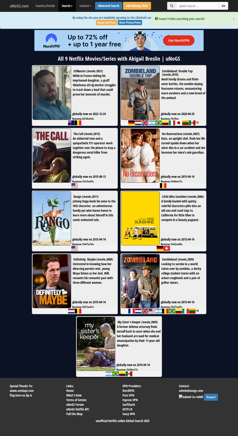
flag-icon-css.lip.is (21, 395)
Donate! (211, 397)
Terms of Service (76, 400)
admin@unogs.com (191, 390)
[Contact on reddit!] (191, 396)
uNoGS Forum (75, 404)
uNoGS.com (19, 6)
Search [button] (66, 5)
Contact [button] (84, 5)
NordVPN (128, 390)
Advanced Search (108, 5)
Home (70, 390)
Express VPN (130, 400)
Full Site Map (74, 414)
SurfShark (128, 404)
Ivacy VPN (128, 414)
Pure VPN (128, 395)
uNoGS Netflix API (77, 409)
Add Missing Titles (137, 5)
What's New (74, 395)
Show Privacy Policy (130, 22)
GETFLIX (127, 409)
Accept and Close (106, 22)
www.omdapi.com (22, 390)
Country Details (45, 5)
